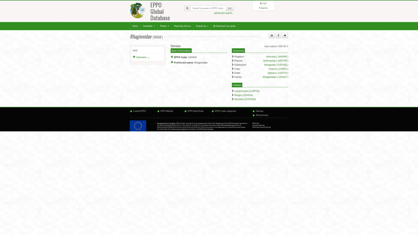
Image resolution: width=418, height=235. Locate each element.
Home (135, 26)
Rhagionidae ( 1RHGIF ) (275, 76)
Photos (163, 26)
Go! (230, 8)
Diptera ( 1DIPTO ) (278, 72)
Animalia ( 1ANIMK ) (277, 56)
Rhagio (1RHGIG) (243, 95)
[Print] (272, 35)
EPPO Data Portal (195, 111)
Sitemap (259, 111)
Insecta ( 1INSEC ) (278, 68)
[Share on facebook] (278, 35)
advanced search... (224, 13)
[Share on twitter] (285, 35)
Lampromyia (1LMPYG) (246, 91)
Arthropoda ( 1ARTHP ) (275, 60)
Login (264, 3)
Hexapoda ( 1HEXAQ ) (276, 64)
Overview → (143, 57)
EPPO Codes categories (225, 111)
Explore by (201, 26)
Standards (148, 26)
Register (264, 8)
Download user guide (225, 26)
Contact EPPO (139, 111)
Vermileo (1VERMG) (245, 99)
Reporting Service (182, 26)
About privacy (262, 115)
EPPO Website (167, 111)
